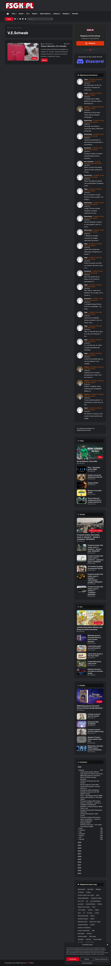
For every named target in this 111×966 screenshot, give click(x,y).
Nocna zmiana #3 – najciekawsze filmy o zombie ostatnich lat (94, 500)
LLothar (97, 913)
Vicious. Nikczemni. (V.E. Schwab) (53, 46)
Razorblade (81, 933)
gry (87, 901)
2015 (79, 870)
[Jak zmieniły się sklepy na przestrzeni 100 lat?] (81, 569)
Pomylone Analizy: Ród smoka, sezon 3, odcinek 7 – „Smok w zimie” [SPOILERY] (90, 819)
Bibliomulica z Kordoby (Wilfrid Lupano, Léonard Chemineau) (95, 748)
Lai (84, 913)
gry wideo (80, 904)
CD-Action (81, 892)
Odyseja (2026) (93, 483)
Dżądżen (86, 107)
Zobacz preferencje (101, 959)
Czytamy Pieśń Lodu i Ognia (86, 895)
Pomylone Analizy (83, 924)
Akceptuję (73, 959)
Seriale (21, 13)
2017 (79, 865)
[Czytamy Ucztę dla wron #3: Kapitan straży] (81, 732)
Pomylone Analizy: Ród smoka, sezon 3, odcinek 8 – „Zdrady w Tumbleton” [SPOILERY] (88, 537)
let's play (89, 913)
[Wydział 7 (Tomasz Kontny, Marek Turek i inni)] (81, 739)
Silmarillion (81, 939)
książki (97, 910)
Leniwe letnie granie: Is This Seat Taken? (95, 655)
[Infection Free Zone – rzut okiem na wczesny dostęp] (81, 671)
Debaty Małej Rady (83, 898)
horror (93, 907)
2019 (79, 859)
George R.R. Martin (96, 898)
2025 (79, 842)
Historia (100, 904)
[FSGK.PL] (19, 5)
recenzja (89, 933)
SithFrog (88, 939)
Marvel (92, 916)
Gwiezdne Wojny (90, 904)
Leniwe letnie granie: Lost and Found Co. (94, 647)
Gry (27, 13)
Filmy (13, 13)
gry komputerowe (95, 901)
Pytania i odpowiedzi (84, 930)
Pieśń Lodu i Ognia (95, 921)
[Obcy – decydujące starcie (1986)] (81, 469)
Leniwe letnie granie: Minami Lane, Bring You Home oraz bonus (91, 773)
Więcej (44, 60)
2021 (79, 854)
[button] (107, 944)
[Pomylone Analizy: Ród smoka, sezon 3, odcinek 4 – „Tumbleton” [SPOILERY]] (81, 589)
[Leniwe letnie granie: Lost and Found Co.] (81, 648)
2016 (79, 868)
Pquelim (92, 924)
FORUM (9, 19)
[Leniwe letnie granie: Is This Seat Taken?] (81, 656)
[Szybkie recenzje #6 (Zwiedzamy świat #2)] (81, 477)
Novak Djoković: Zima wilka (87, 461)
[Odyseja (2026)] (81, 485)
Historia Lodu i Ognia (84, 907)
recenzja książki (82, 936)
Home (11, 28)
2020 (79, 856)
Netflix (92, 918)
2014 (79, 873)
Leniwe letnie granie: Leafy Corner (94, 662)
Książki (34, 13)
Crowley (88, 892)
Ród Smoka (92, 936)
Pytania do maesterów (84, 927)
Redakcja (66, 13)
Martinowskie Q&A (83, 916)
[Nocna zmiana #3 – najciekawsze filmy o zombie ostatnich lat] (81, 500)
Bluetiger (98, 889)
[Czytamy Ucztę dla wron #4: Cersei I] (81, 716)
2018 (79, 862)
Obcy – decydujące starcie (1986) (91, 795)
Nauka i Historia (45, 13)
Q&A (93, 930)
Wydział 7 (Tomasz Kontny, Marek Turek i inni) (95, 739)
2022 (79, 851)
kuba (79, 913)
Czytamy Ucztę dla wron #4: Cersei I (93, 80)
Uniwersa (56, 13)
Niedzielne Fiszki (82, 921)
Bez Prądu (90, 889)
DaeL (43, 44)
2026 (79, 767)
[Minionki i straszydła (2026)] (81, 493)
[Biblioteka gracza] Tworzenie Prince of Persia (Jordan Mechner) (94, 638)
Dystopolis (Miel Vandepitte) (89, 790)
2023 (79, 848)
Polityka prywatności (87, 963)
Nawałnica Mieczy (83, 918)
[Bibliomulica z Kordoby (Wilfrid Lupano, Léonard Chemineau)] (81, 748)
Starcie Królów (97, 939)
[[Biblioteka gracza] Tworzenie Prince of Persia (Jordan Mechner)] (81, 637)
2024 (79, 845)
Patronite (75, 13)
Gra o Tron (81, 901)
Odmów (86, 959)
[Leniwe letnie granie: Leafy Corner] (81, 664)
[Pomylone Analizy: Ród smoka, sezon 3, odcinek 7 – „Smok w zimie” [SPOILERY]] (81, 547)
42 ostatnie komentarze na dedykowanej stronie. (86, 429)
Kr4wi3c (90, 910)
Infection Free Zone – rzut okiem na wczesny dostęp (95, 671)
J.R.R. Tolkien (81, 910)
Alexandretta (81, 889)
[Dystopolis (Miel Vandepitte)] (81, 724)
